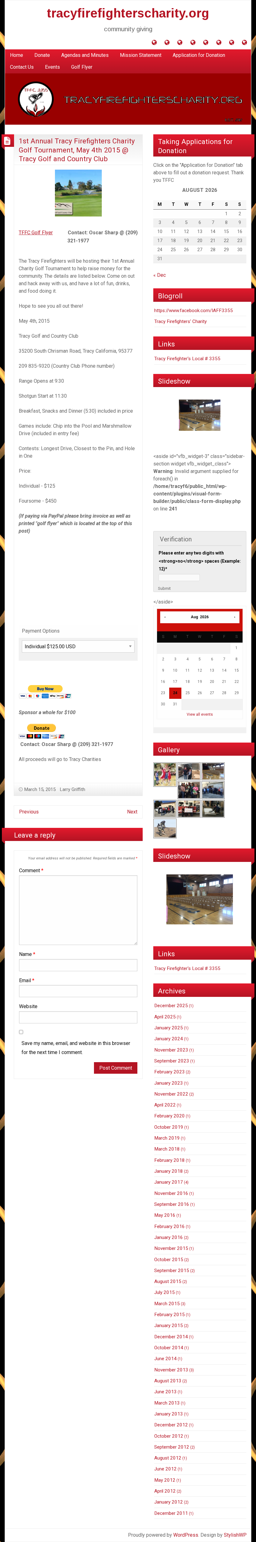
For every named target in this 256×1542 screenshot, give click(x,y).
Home (16, 55)
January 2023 (168, 1083)
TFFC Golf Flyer (36, 233)
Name (27, 954)
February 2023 (169, 1072)
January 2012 (168, 1502)
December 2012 (171, 1425)
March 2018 (167, 1149)
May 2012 (164, 1480)
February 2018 (169, 1160)
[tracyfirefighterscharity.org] (128, 99)
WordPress (185, 1535)
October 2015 (168, 1259)
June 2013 (165, 1392)
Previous (29, 812)
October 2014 (168, 1347)
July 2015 (164, 1292)
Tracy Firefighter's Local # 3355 (187, 358)
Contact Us (22, 67)
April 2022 (165, 1105)
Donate (42, 55)
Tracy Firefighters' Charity (180, 321)
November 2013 (171, 1370)
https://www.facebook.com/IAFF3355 (193, 310)
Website (28, 1006)
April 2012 (165, 1491)
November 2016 (171, 1193)
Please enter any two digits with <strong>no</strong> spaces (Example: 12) (200, 560)
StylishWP (235, 1535)
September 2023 (171, 1061)
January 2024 (168, 1039)
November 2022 (171, 1094)
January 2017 (168, 1182)
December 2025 (171, 1005)
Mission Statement (140, 55)
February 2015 (169, 1314)
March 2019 (167, 1138)
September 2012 (171, 1447)
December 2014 (171, 1337)
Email (26, 980)
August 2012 (167, 1458)
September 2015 (171, 1270)
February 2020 (169, 1116)
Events (52, 67)
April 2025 (165, 1017)
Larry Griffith (72, 789)
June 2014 (165, 1358)
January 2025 (168, 1028)
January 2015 (168, 1325)
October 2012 (168, 1436)
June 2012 (165, 1469)
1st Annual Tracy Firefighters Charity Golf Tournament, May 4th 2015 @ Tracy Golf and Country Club (77, 150)
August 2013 (167, 1381)
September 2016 (171, 1204)
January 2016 (168, 1237)
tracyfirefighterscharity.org (128, 13)
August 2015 (167, 1281)
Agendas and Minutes (85, 55)
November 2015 (171, 1248)
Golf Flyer (81, 67)
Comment (31, 870)
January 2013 (168, 1414)
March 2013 (167, 1403)
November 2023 (171, 1050)
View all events (200, 714)
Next (132, 812)
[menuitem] (16, 55)
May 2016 (164, 1215)
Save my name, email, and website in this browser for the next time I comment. (76, 1047)
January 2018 (168, 1171)
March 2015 (167, 1303)
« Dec (159, 275)
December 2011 (171, 1513)
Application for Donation (199, 55)
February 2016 (169, 1226)
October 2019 (168, 1127)
